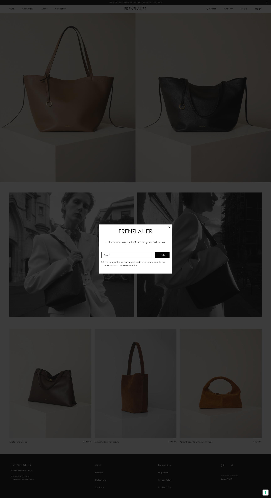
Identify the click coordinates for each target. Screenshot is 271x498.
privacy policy (128, 262)
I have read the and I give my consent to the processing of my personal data (135, 263)
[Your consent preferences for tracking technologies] (265, 492)
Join (162, 255)
